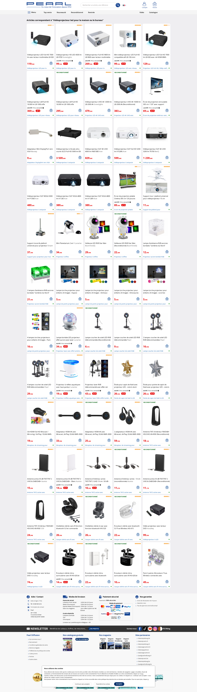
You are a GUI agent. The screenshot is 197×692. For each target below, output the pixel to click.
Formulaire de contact (37, 607)
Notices (31, 656)
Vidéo (142, 12)
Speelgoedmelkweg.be (145, 664)
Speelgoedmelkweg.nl (144, 655)
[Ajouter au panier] (51, 63)
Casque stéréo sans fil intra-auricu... (68, 587)
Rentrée (91, 12)
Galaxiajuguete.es (143, 650)
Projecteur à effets (62, 257)
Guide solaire (33, 659)
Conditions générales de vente (38, 645)
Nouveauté (61, 12)
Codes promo (33, 654)
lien (142, 674)
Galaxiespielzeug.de (144, 638)
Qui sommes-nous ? (35, 639)
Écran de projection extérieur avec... (155, 115)
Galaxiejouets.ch (143, 641)
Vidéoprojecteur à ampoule (65, 162)
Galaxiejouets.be (143, 658)
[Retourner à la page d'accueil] (49, 5)
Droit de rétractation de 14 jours (147, 601)
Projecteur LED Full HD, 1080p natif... (155, 68)
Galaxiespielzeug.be (144, 661)
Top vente (48, 12)
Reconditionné (77, 12)
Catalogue (153, 12)
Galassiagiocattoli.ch (144, 647)
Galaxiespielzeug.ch (144, 644)
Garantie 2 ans (141, 603)
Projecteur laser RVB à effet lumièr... (97, 398)
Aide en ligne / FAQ (36, 601)
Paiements (107, 600)
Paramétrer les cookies (103, 684)
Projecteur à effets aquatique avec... (68, 398)
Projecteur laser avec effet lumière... (68, 351)
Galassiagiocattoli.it (144, 653)
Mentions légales (34, 648)
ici (148, 679)
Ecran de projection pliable (123, 210)
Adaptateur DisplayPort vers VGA (38, 162)
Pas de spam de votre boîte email (147, 606)
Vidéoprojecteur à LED (150, 539)
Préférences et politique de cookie (39, 651)
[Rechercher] (118, 5)
